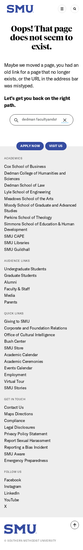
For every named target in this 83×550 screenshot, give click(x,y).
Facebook (12, 480)
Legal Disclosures (19, 427)
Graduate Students (20, 275)
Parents (10, 302)
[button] (64, 120)
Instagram (12, 486)
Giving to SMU (17, 321)
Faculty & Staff (17, 288)
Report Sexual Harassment (27, 440)
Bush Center (15, 341)
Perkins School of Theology (28, 217)
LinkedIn (11, 493)
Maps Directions (18, 413)
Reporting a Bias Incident (26, 447)
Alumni (10, 282)
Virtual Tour (14, 381)
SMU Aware (14, 454)
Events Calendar (18, 368)
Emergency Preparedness (26, 460)
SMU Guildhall (17, 249)
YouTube (11, 499)
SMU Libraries (16, 242)
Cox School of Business (25, 166)
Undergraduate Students (25, 269)
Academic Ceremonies (23, 361)
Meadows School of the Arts (28, 198)
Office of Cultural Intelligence (29, 334)
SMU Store (13, 348)
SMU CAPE (14, 236)
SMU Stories (15, 387)
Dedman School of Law (24, 185)
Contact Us (14, 407)
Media (9, 295)
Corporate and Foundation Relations (35, 328)
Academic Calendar (21, 354)
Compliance (14, 420)
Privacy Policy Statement (25, 433)
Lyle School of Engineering (27, 192)
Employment (15, 374)
